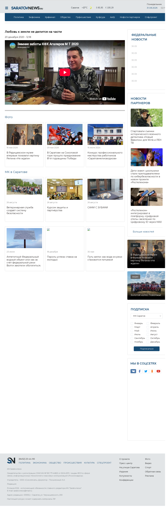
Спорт (148, 467)
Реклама (149, 476)
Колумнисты (125, 476)
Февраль (155, 323)
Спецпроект (151, 17)
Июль (137, 334)
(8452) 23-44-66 (27, 459)
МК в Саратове (16, 172)
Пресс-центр (125, 463)
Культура (100, 17)
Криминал (50, 17)
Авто (112, 17)
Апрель (154, 327)
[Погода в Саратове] (92, 7)
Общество (65, 17)
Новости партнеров (130, 17)
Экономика (34, 17)
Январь (138, 323)
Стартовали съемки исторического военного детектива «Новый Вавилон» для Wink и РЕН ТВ (146, 137)
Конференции (126, 480)
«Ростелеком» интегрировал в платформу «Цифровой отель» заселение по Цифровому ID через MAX (146, 216)
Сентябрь (139, 338)
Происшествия (83, 17)
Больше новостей (143, 231)
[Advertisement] (65, 297)
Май (136, 330)
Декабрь (155, 341)
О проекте (124, 459)
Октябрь (155, 338)
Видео (148, 463)
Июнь (153, 330)
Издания (123, 471)
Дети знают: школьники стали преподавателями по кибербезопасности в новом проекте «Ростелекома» (145, 176)
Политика (19, 17)
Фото (147, 459)
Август (153, 334)
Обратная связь (153, 471)
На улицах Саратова (129, 467)
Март (137, 327)
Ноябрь (138, 341)
